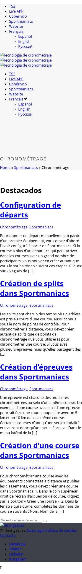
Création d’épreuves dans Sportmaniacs (36, 372)
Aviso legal (35, 530)
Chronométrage (14, 227)
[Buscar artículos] (45, 521)
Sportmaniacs (21, 21)
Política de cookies (61, 530)
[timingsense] (26, 60)
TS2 (12, 6)
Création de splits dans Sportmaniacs (34, 288)
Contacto (8, 535)
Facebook (17, 544)
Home (5, 167)
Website (16, 26)
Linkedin (16, 554)
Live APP (16, 11)
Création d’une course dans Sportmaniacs (39, 450)
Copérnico (18, 16)
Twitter (15, 549)
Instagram (18, 559)
